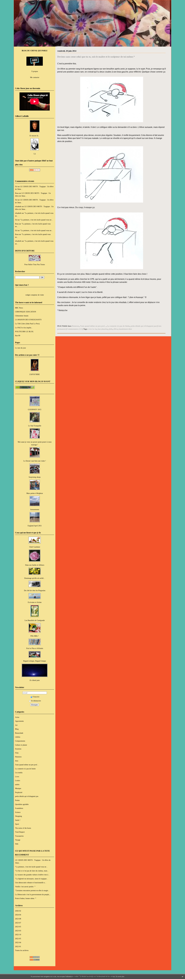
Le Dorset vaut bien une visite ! (34, 461)
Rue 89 (17, 336)
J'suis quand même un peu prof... (27, 765)
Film (16, 753)
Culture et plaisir (21, 745)
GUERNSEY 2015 (34, 410)
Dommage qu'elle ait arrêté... (34, 578)
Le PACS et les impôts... (24, 328)
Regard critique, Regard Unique (34, 661)
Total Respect (20, 832)
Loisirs (17, 780)
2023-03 (18, 931)
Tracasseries (19, 836)
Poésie (17, 800)
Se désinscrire (36, 701)
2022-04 (18, 942)
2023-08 (18, 919)
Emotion (18, 749)
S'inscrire (36, 697)
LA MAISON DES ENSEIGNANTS (28, 320)
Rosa (16, 193)
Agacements (19, 721)
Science (18, 812)
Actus (17, 717)
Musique (18, 788)
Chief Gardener (34, 547)
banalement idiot (125, 329)
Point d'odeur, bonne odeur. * (25, 898)
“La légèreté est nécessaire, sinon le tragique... (31, 879)
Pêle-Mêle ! (34, 636)
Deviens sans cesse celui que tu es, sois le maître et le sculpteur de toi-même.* (96, 56)
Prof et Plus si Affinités (34, 648)
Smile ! (17, 820)
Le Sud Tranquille (34, 426)
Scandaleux (19, 808)
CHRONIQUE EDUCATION (25, 312)
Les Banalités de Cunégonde (35, 620)
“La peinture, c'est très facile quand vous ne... (36, 220)
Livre (17, 777)
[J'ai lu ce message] (182, 976)
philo (111, 329)
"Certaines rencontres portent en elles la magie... (32, 890)
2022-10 (18, 935)
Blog (16, 729)
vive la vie (93, 329)
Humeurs (18, 757)
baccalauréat (103, 329)
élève (116, 329)
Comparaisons (20, 741)
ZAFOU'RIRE (34, 374)
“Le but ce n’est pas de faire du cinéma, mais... (32, 871)
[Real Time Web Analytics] (34, 171)
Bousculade (19, 733)
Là (35, 154)
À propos (34, 71)
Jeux (16, 761)
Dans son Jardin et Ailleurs (34, 565)
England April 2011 (35, 526)
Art (16, 725)
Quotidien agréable (22, 804)
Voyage (17, 840)
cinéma (17, 737)
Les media (18, 773)
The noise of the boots (23, 828)
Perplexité (18, 792)
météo (17, 784)
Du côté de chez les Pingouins (34, 590)
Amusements (34, 509)
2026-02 (18, 911)
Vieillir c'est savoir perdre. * (25, 887)
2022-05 (18, 939)
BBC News (19, 308)
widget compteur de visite (34, 295)
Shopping (18, 816)
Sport (17, 824)
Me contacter (34, 77)
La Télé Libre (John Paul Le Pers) (27, 324)
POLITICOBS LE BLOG (24, 332)
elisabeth (18, 206)
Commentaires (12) (74, 329)
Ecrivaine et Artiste (35, 602)
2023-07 (18, 923)
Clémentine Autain (21, 316)
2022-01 (18, 946)
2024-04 (18, 915)
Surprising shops (35, 477)
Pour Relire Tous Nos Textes (34, 264)
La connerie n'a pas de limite (25, 769)
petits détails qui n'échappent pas (26, 796)
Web (16, 844)
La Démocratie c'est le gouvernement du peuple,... (33, 894)
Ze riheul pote (35, 680)
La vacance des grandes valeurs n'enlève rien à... (32, 875)
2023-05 (18, 927)
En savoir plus (120, 976)
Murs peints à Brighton (34, 493)
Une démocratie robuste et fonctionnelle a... (30, 883)
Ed (16, 186)
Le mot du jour (20, 348)
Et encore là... (35, 136)
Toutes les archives (21, 950)
